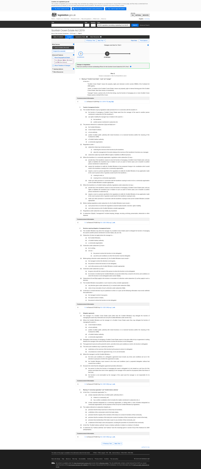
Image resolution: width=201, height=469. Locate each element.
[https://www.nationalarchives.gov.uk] (140, 14)
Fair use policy (114, 459)
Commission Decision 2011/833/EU (78, 465)
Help (63, 459)
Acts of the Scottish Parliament (60, 33)
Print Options (144, 40)
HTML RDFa (124, 453)
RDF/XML (130, 453)
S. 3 (86, 222)
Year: (86, 22)
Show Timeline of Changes (62, 65)
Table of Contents (58, 37)
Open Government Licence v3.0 (82, 463)
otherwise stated (104, 463)
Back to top (146, 447)
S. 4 (86, 307)
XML (110, 453)
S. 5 (86, 384)
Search (135, 25)
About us (68, 459)
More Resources (94, 37)
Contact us (90, 459)
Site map (74, 459)
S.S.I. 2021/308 (104, 222)
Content (69, 37)
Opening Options (57, 69)
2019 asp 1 (73, 33)
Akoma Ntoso (116, 453)
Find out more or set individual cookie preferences (88, 8)
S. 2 (86, 101)
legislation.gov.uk (64, 13)
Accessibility (82, 459)
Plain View (134, 40)
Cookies (106, 459)
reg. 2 (110, 222)
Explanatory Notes (81, 37)
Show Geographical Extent (62, 57)
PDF (107, 453)
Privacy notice (99, 459)
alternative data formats (80, 453)
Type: (98, 22)
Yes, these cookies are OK (62, 8)
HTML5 (95, 453)
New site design (56, 459)
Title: (53, 22)
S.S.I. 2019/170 (103, 101)
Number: (93, 22)
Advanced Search (145, 25)
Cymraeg (147, 19)
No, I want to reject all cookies (116, 8)
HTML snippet (101, 453)
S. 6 (86, 437)
